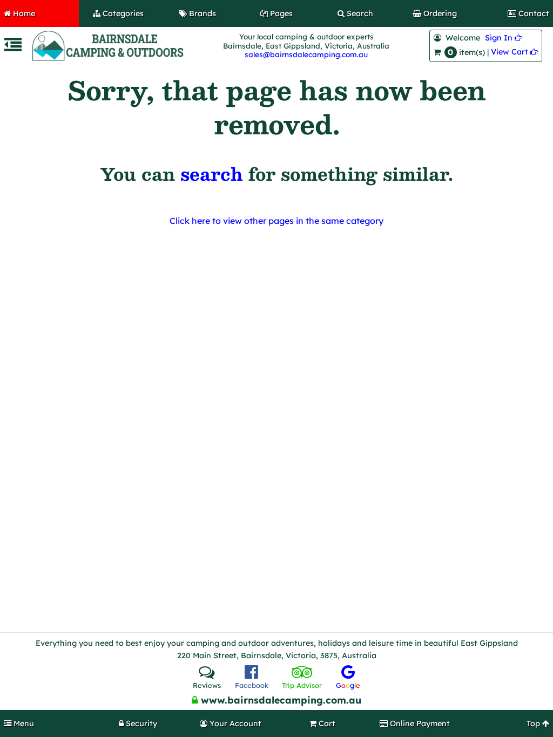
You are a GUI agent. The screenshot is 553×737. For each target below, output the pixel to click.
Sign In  (503, 38)
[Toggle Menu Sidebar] (13, 48)
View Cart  (514, 52)
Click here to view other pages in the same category (276, 220)
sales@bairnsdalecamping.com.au (306, 54)
